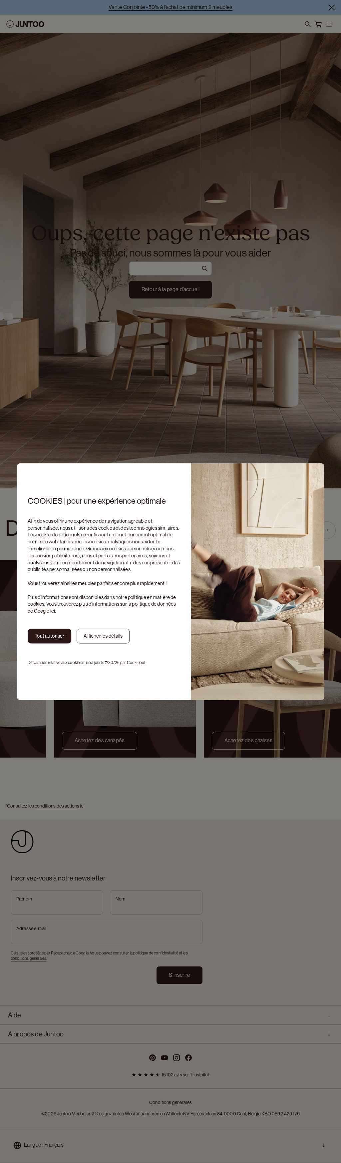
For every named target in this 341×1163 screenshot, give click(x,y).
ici (52, 611)
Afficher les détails (103, 636)
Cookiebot (136, 663)
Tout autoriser (49, 636)
